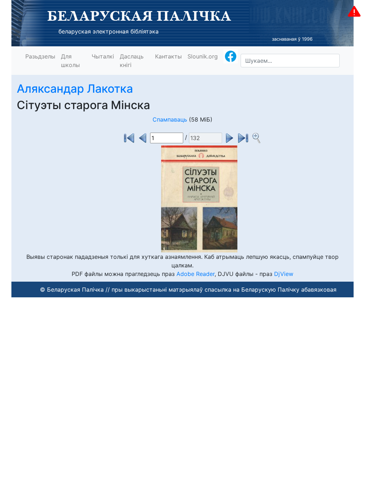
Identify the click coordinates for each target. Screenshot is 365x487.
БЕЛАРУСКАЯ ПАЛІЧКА (139, 16)
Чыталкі (103, 56)
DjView (283, 273)
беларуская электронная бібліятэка (108, 31)
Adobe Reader (195, 273)
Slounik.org (202, 56)
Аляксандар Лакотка (75, 89)
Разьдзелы (40, 56)
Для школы (70, 60)
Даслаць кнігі (132, 60)
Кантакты (168, 56)
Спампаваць (170, 119)
